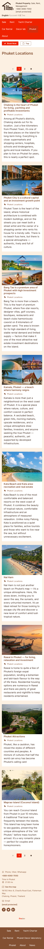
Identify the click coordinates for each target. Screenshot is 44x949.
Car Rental (7, 29)
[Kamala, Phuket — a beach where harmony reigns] (22, 370)
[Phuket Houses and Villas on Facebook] (4, 909)
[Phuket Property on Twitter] (8, 909)
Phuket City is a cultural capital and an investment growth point (22, 199)
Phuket (32, 29)
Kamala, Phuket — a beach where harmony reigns (19, 388)
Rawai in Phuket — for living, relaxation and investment (20, 659)
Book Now (11, 43)
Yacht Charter (25, 22)
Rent (12, 22)
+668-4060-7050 (23, 9)
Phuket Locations (14, 114)
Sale (4, 22)
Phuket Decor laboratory (29, 938)
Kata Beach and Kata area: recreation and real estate (18, 485)
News (32, 945)
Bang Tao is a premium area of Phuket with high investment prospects (21, 290)
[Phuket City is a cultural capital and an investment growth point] (22, 180)
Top (27, 43)
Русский (13, 15)
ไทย (23, 15)
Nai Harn (8, 577)
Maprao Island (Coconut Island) (21, 802)
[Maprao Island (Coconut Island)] (22, 785)
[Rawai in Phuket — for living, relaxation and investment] (22, 640)
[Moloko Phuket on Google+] (13, 909)
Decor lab (21, 29)
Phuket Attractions (14, 736)
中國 (19, 15)
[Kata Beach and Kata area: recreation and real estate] (22, 467)
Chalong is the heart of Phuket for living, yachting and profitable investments (21, 108)
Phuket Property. (23, 3)
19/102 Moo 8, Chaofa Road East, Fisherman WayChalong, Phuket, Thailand (21, 891)
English (5, 15)
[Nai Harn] (22, 560)
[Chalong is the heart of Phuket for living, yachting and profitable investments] (22, 88)
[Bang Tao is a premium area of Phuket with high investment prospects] (22, 270)
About (5, 36)
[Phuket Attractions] (22, 719)
